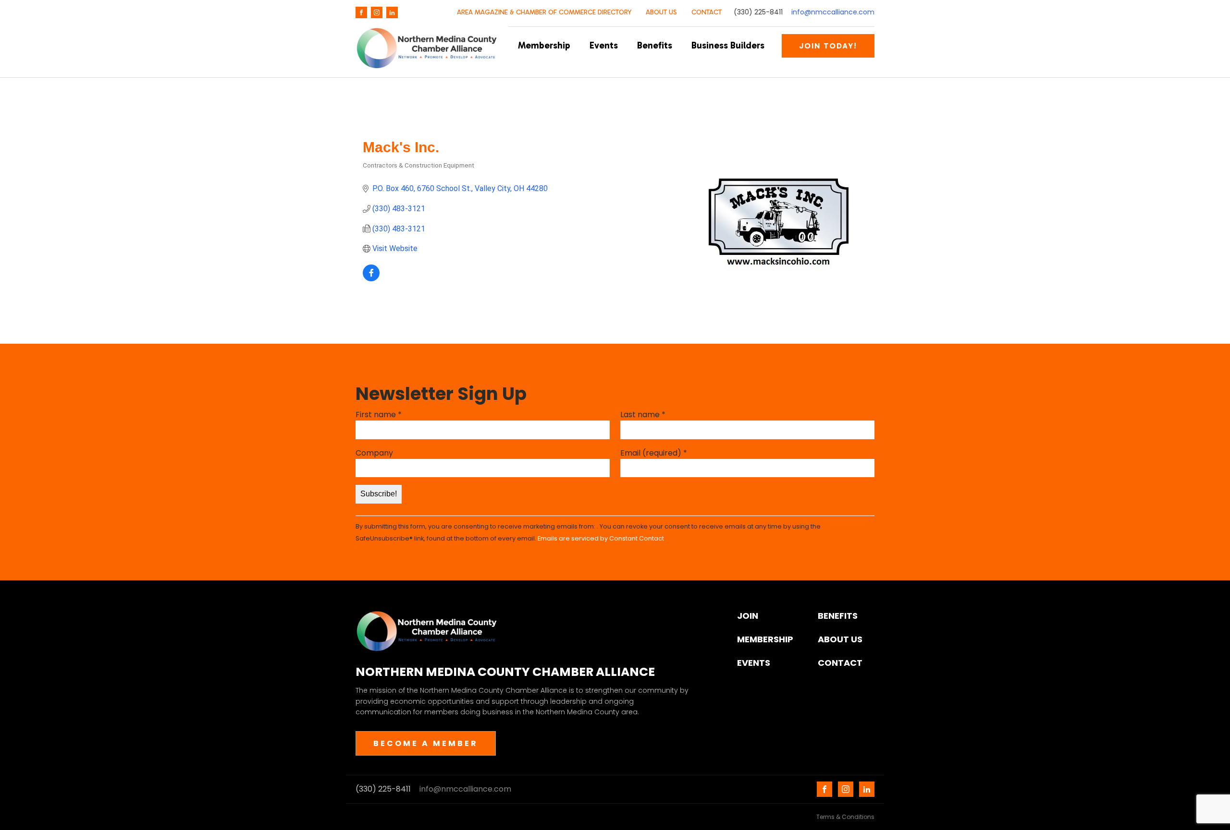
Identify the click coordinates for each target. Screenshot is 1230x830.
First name (379, 414)
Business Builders (727, 45)
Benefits (654, 45)
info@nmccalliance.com (832, 12)
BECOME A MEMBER (425, 743)
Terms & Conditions (845, 817)
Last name (642, 414)
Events (604, 45)
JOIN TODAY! (828, 45)
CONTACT (706, 12)
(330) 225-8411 (758, 12)
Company (374, 452)
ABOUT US (661, 12)
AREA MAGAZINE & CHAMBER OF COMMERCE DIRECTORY (544, 12)
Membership (544, 45)
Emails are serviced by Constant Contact (601, 538)
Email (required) (653, 452)
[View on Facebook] (371, 278)
